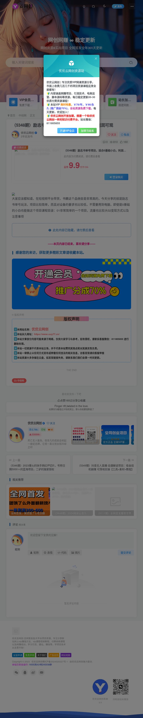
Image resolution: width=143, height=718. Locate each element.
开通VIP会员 (67, 130)
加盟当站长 (87, 130)
